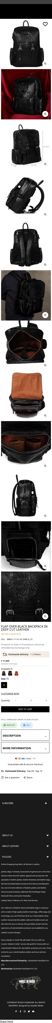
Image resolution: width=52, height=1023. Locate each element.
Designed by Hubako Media (31, 1005)
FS (4, 685)
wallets (23, 920)
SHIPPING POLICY (11, 864)
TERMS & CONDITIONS (13, 872)
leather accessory (32, 948)
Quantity (5, 700)
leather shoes (20, 908)
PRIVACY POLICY (10, 881)
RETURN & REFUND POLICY (15, 868)
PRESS (5, 842)
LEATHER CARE (9, 853)
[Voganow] (26, 7)
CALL (28, 725)
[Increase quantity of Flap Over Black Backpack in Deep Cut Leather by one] (46, 701)
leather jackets (31, 888)
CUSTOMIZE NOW (10, 693)
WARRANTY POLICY (11, 877)
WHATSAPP (11, 725)
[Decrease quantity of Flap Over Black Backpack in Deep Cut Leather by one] (16, 701)
